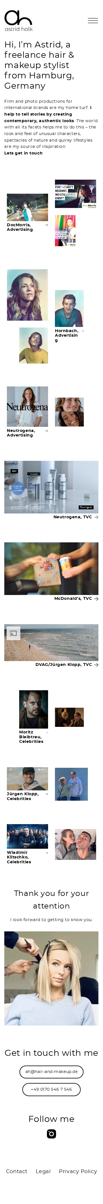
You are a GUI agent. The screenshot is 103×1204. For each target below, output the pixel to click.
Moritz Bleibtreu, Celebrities (31, 737)
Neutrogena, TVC (73, 517)
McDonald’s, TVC (73, 599)
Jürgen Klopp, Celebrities (23, 796)
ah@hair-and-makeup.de (51, 1072)
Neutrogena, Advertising (21, 433)
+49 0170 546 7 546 (51, 1090)
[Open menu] (93, 20)
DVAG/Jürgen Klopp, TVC (63, 665)
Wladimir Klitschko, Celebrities (19, 857)
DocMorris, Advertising (20, 227)
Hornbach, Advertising (66, 335)
